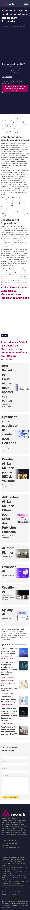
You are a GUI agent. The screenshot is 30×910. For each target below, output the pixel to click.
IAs (7, 25)
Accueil (4, 25)
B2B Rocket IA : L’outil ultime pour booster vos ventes (7, 383)
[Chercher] (26, 887)
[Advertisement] (15, 47)
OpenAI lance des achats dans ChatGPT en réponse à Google (9, 699)
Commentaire (6, 775)
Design (11, 25)
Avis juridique (5, 845)
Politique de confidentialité (9, 843)
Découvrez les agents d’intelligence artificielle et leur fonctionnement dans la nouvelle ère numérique (13, 863)
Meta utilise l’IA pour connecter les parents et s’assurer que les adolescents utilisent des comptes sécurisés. (15, 877)
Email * (4, 761)
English (9, 894)
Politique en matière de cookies (11, 847)
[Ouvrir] (26, 4)
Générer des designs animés (9, 637)
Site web (4, 768)
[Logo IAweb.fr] (8, 4)
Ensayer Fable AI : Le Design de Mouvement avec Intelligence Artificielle (15, 88)
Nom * (3, 754)
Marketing (7, 359)
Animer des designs (8, 81)
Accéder (4, 335)
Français (14, 894)
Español (4, 894)
